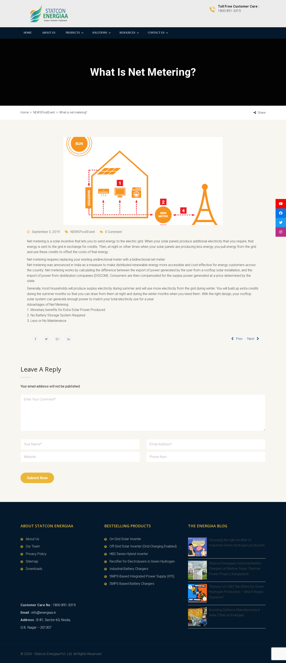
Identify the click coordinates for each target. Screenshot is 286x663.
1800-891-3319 (64, 605)
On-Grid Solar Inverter (125, 539)
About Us (48, 32)
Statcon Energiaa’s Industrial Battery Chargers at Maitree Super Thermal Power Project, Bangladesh (235, 568)
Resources (127, 32)
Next (250, 339)
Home (28, 32)
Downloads (34, 569)
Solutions (99, 32)
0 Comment (113, 232)
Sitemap (32, 561)
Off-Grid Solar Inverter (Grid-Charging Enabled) (143, 546)
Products (73, 32)
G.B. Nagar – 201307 (36, 627)
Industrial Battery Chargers (129, 569)
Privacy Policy (36, 554)
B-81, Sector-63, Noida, (53, 620)
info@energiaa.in (43, 613)
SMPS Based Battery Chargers (132, 584)
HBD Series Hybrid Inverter (129, 554)
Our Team (33, 546)
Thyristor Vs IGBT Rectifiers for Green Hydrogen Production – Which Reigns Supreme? (236, 592)
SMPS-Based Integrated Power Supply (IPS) (142, 576)
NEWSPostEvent (82, 232)
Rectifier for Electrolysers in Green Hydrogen (142, 561)
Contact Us (156, 32)
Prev (239, 339)
